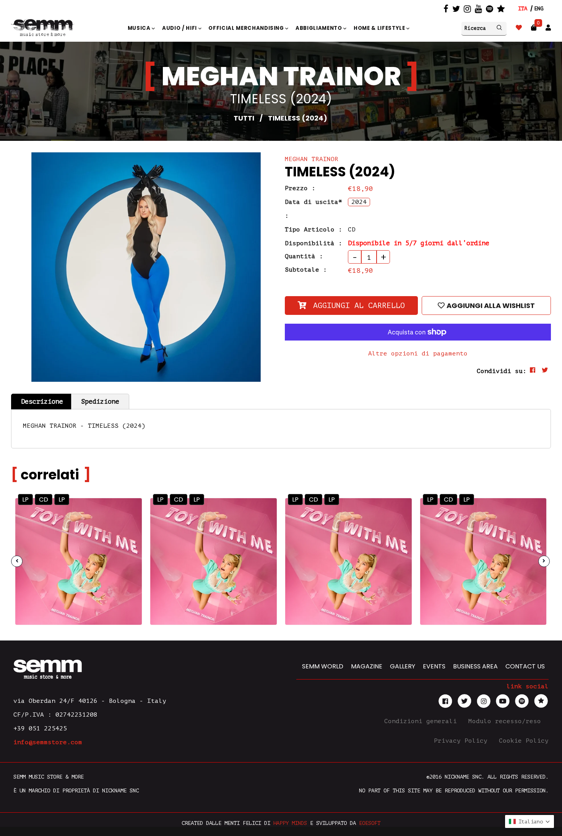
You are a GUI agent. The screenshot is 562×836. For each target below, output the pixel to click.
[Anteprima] (127, 512)
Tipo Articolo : (313, 229)
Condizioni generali (422, 721)
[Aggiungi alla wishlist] (127, 529)
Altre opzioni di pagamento (418, 353)
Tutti (244, 118)
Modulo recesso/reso (506, 721)
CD (43, 499)
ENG (538, 8)
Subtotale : (306, 269)
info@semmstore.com (47, 742)
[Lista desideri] (519, 27)
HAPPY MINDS (290, 823)
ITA (522, 8)
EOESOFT (369, 823)
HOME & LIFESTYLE (380, 28)
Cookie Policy (524, 740)
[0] (533, 27)
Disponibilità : (313, 243)
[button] (529, 821)
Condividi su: (501, 371)
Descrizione (42, 401)
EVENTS (434, 666)
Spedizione (100, 401)
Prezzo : (300, 188)
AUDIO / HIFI (180, 28)
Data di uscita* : (313, 209)
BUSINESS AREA (475, 666)
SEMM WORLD (322, 666)
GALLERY (402, 666)
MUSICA (140, 28)
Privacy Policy (462, 740)
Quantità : (304, 256)
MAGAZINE (366, 666)
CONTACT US (525, 666)
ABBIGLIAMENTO (319, 28)
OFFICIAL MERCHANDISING (246, 28)
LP (25, 499)
